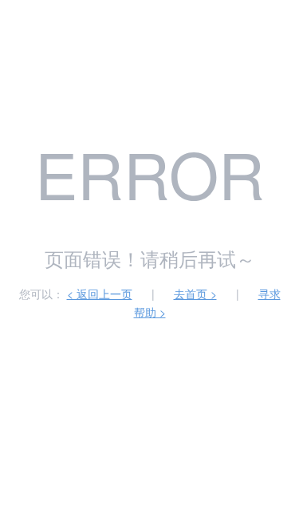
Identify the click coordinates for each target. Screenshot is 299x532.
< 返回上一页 (99, 293)
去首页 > (195, 293)
